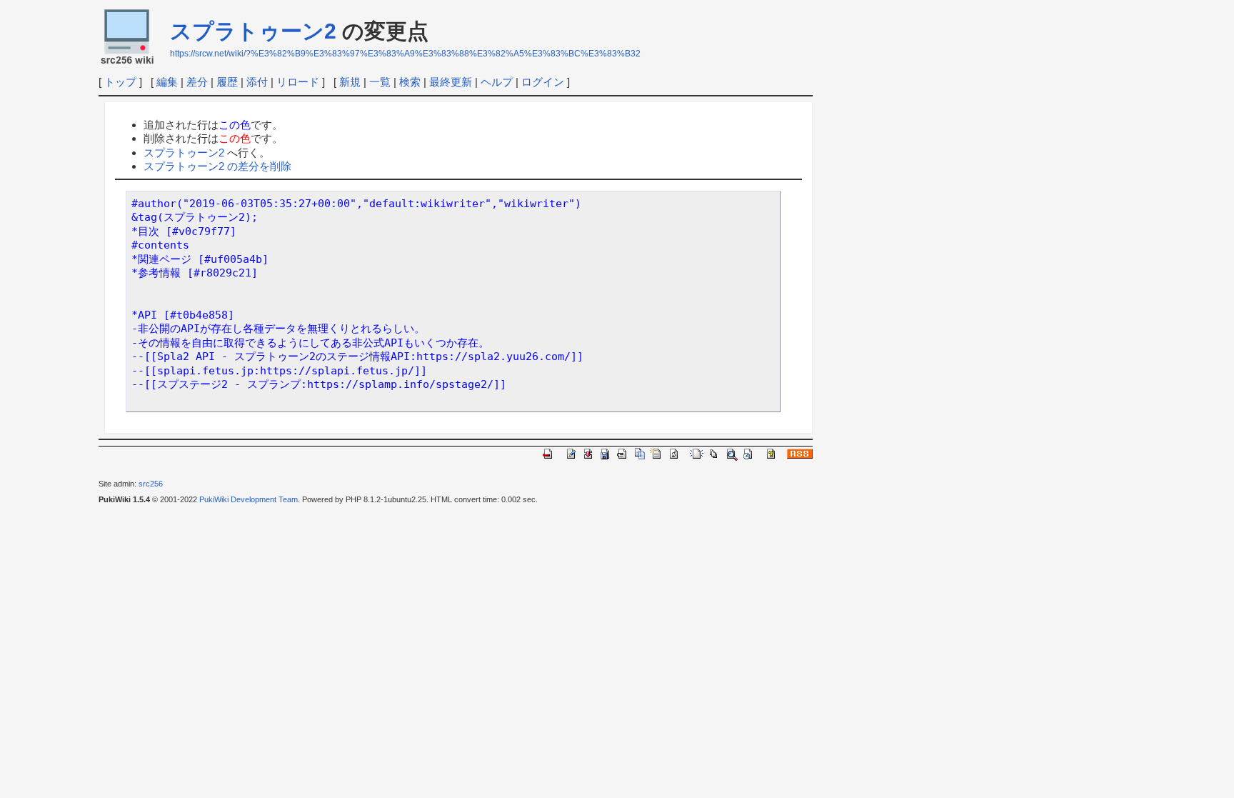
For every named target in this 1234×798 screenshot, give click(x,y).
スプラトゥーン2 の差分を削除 (217, 166)
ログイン (542, 82)
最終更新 (450, 82)
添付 (257, 82)
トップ (120, 82)
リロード (297, 82)
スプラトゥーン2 (253, 31)
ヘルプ (497, 82)
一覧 (380, 82)
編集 (167, 82)
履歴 (227, 82)
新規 (350, 82)
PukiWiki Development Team (248, 499)
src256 (151, 483)
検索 (410, 82)
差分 (197, 82)
